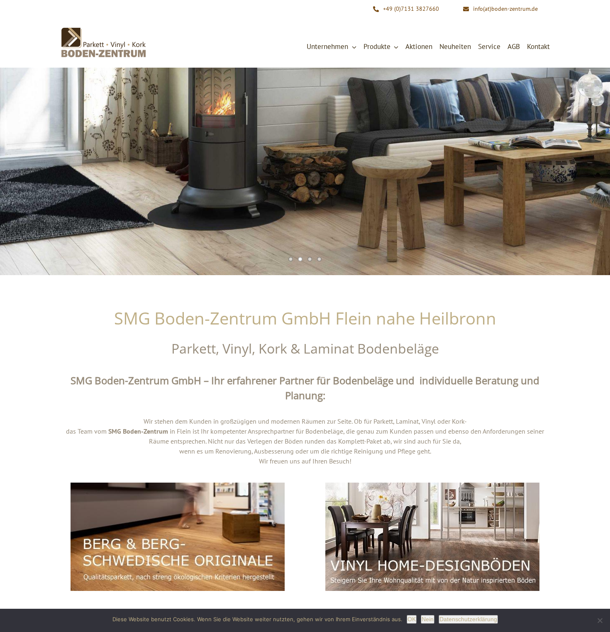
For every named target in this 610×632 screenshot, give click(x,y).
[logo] (103, 29)
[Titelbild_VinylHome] (432, 486)
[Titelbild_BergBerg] (178, 486)
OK (411, 619)
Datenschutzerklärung (468, 619)
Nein (428, 619)
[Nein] (599, 620)
